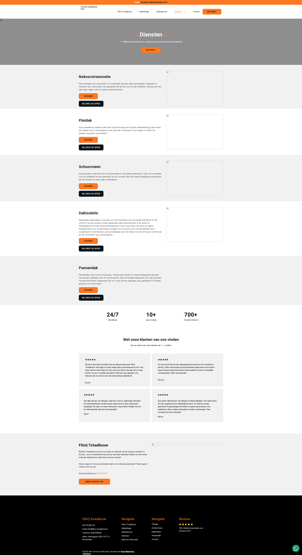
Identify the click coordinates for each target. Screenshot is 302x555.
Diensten (178, 12)
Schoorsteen (157, 528)
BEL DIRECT (212, 12)
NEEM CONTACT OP (94, 482)
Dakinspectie (161, 12)
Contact (196, 12)
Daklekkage (144, 12)
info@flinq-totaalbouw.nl (97, 529)
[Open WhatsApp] (296, 548)
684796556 (96, 533)
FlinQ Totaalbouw (124, 12)
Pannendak (156, 535)
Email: (84, 529)
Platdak (155, 524)
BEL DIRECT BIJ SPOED (91, 104)
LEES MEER (88, 96)
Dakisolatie (156, 532)
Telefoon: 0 (87, 533)
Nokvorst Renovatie (130, 539)
